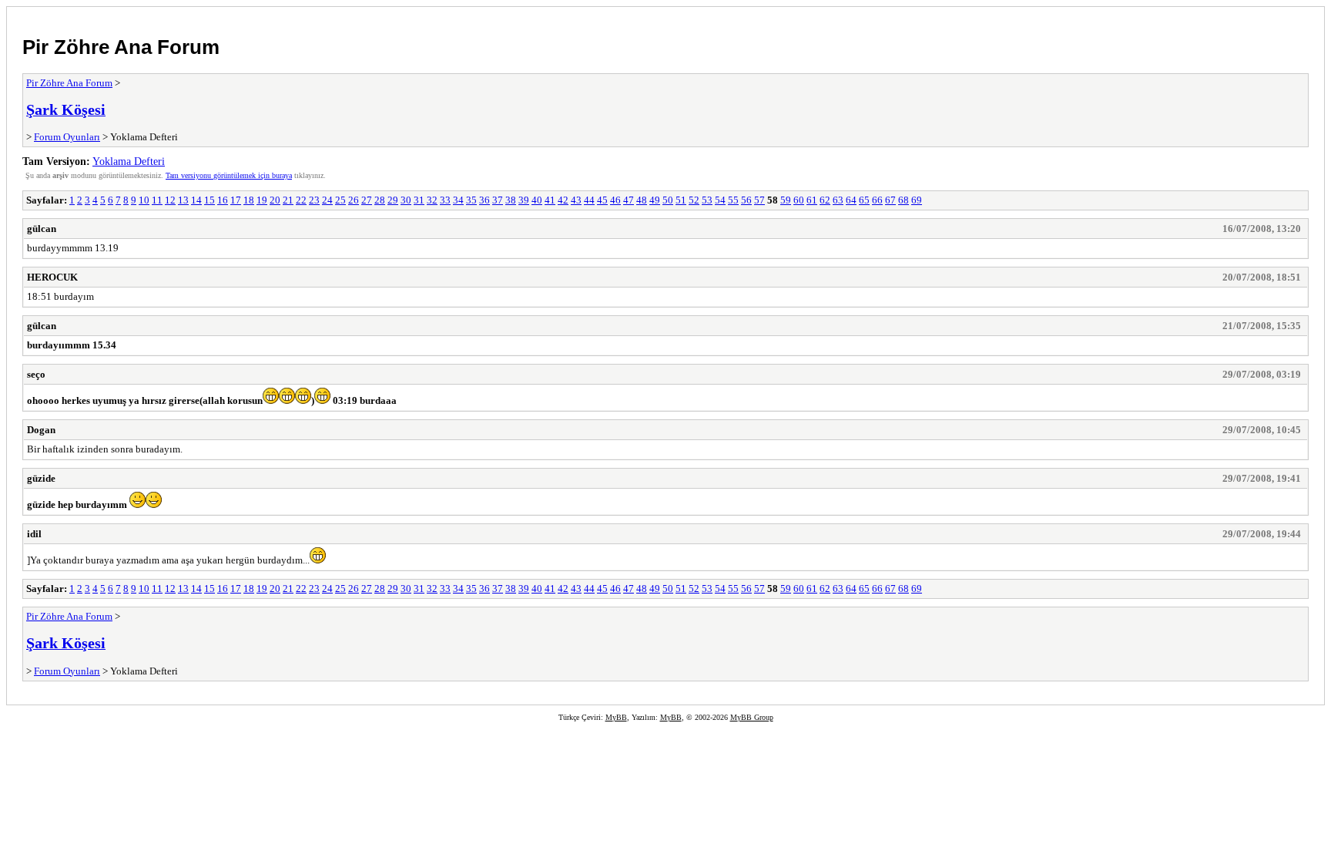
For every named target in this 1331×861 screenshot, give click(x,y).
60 (798, 200)
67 (890, 200)
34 (458, 200)
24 (327, 200)
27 (366, 200)
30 (406, 200)
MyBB (616, 717)
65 (864, 200)
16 (222, 200)
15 (209, 200)
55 (733, 200)
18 (248, 200)
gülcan (41, 228)
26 (353, 200)
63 (838, 200)
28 (379, 200)
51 (681, 200)
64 (851, 200)
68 (903, 200)
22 (301, 200)
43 (576, 200)
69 (916, 200)
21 (288, 200)
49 (654, 200)
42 (563, 200)
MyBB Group (751, 717)
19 (261, 200)
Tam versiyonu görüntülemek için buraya (229, 175)
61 (811, 200)
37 (497, 200)
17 (235, 200)
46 (615, 200)
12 (170, 200)
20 (275, 200)
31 (419, 200)
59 (785, 200)
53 (707, 200)
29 (392, 200)
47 (628, 200)
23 (314, 200)
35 (471, 200)
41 (550, 200)
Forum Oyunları (67, 137)
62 (825, 200)
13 (183, 200)
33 (445, 200)
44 (589, 200)
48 (641, 200)
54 (720, 200)
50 (667, 200)
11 (157, 200)
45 (602, 200)
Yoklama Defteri (128, 161)
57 (759, 200)
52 (694, 200)
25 (340, 200)
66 (877, 200)
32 (432, 200)
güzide (41, 478)
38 (510, 200)
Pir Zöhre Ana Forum (121, 47)
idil (34, 534)
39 (523, 200)
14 (196, 200)
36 (484, 200)
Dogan (41, 430)
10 (144, 200)
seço (36, 374)
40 (536, 200)
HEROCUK (52, 277)
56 (746, 200)
